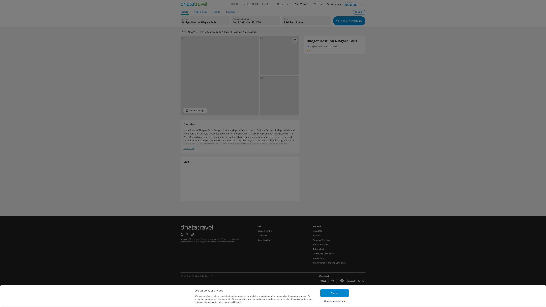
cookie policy (236, 302)
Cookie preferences (334, 301)
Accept (334, 293)
